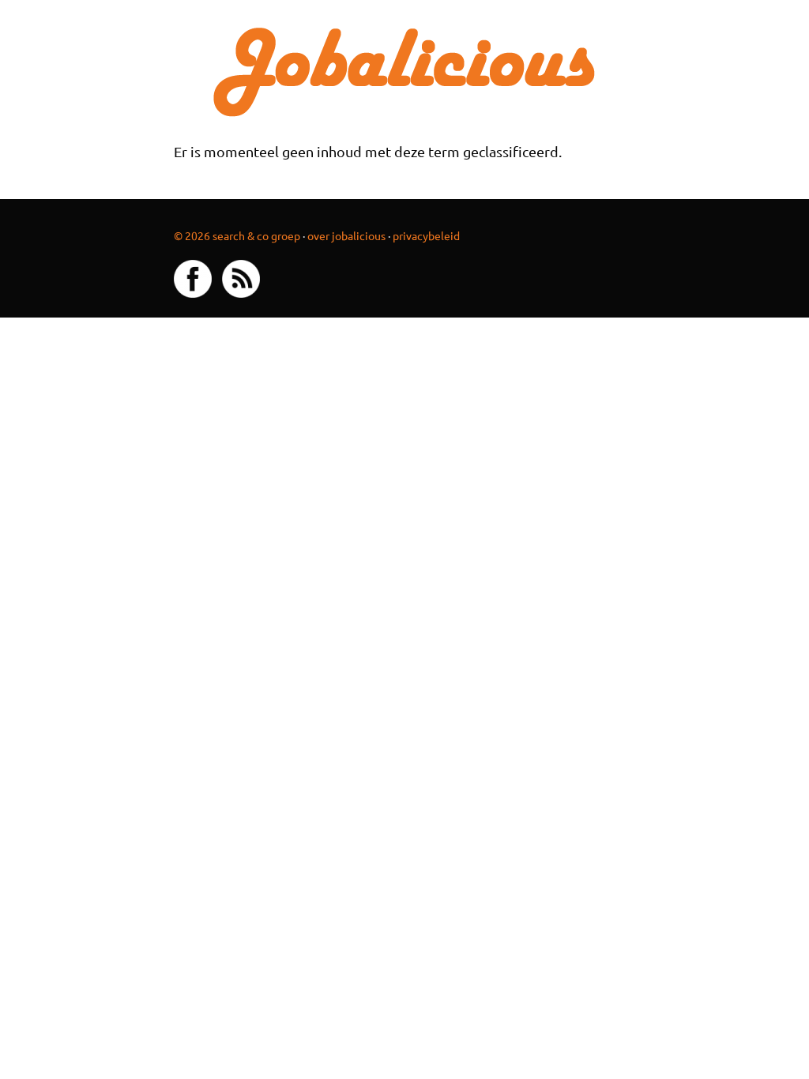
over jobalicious (346, 235)
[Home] (404, 70)
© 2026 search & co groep (237, 235)
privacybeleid (426, 235)
